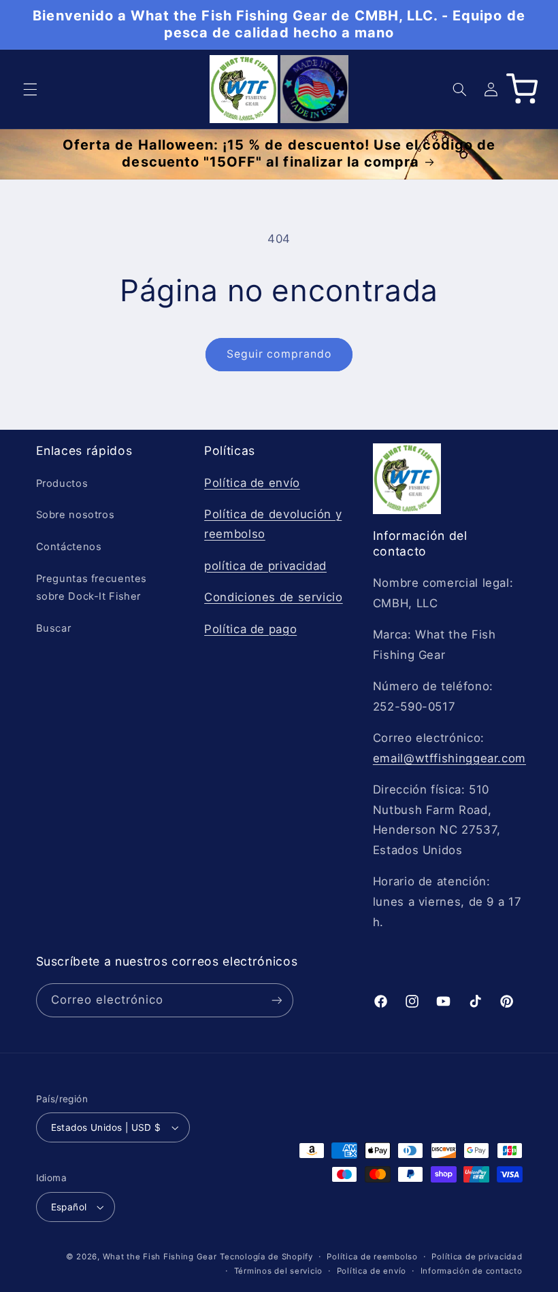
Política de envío (252, 483)
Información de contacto (472, 1271)
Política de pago (250, 629)
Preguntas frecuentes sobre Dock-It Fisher (92, 587)
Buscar (53, 628)
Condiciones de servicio (273, 597)
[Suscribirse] (276, 1000)
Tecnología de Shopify (266, 1256)
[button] (30, 89)
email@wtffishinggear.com (449, 758)
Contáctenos (69, 547)
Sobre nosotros (75, 515)
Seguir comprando (279, 353)
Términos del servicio (278, 1271)
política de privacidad (265, 566)
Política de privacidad (476, 1256)
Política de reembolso (372, 1256)
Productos (62, 483)
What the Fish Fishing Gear (160, 1256)
